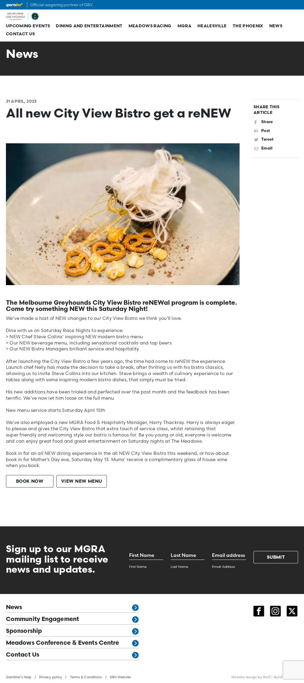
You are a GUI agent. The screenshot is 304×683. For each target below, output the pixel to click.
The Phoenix (248, 26)
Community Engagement (42, 619)
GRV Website (120, 677)
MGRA (184, 26)
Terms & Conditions (86, 677)
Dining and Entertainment (89, 26)
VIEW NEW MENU (81, 481)
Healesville (212, 26)
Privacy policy (50, 677)
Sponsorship (24, 631)
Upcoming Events (28, 26)
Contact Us (20, 34)
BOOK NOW (30, 481)
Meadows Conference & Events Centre (62, 643)
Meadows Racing (150, 26)
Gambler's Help (18, 677)
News (275, 26)
